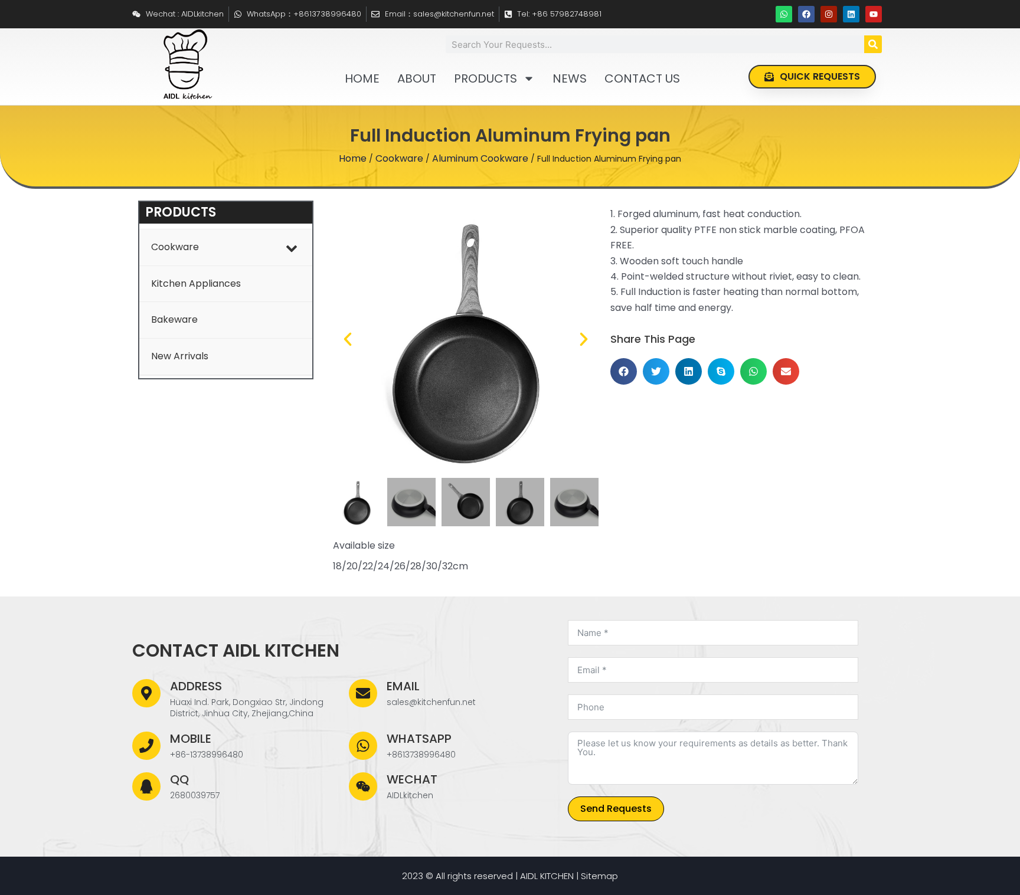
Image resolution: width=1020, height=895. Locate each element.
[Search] (873, 44)
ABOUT (416, 78)
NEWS (569, 78)
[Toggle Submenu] (291, 247)
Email (403, 686)
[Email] (363, 693)
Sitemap (599, 876)
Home (353, 158)
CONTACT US (642, 78)
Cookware (399, 158)
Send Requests (616, 808)
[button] (348, 339)
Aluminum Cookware (480, 158)
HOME (362, 78)
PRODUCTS (485, 78)
